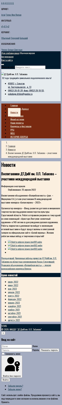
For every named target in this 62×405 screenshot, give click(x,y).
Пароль (35, 350)
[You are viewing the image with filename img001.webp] (25, 242)
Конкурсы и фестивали (20, 126)
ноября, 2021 (14, 309)
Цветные (18, 49)
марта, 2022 (13, 295)
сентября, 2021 (15, 316)
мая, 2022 (12, 288)
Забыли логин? (15, 389)
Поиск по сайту (8, 67)
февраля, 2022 (14, 299)
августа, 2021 (14, 320)
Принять (5, 402)
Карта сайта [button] (7, 60)
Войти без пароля (12, 376)
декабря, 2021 (14, 306)
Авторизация (7, 56)
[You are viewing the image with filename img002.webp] (25, 245)
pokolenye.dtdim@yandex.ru (20, 94)
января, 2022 (14, 302)
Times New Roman (13, 14)
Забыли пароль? (15, 385)
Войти (6, 380)
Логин (35, 346)
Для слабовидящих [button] (10, 53)
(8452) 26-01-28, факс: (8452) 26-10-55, (26, 90)
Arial (3, 14)
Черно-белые (7, 49)
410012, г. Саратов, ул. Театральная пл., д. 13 (19, 85)
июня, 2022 (13, 285)
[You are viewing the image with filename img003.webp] (25, 249)
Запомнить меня (12, 353)
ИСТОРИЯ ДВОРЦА (19, 136)
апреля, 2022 (14, 292)
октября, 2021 (14, 313)
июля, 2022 (13, 281)
